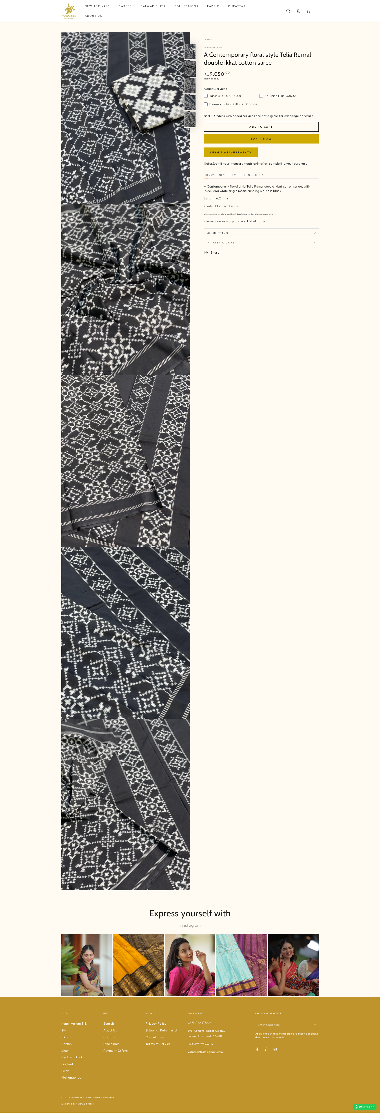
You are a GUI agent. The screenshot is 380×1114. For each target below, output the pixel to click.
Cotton (66, 1044)
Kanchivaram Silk (74, 1024)
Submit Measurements (231, 152)
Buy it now (261, 138)
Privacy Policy (156, 1024)
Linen (65, 1051)
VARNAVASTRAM (213, 47)
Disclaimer (111, 1044)
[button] (288, 11)
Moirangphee (71, 1077)
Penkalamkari (71, 1057)
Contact (109, 1037)
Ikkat (65, 1037)
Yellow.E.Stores (85, 1103)
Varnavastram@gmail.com (205, 1051)
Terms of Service (158, 1044)
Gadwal (67, 1064)
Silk (63, 1030)
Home (207, 39)
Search (108, 1024)
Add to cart (261, 126)
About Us (110, 1030)
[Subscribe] (316, 1024)
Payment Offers (115, 1051)
